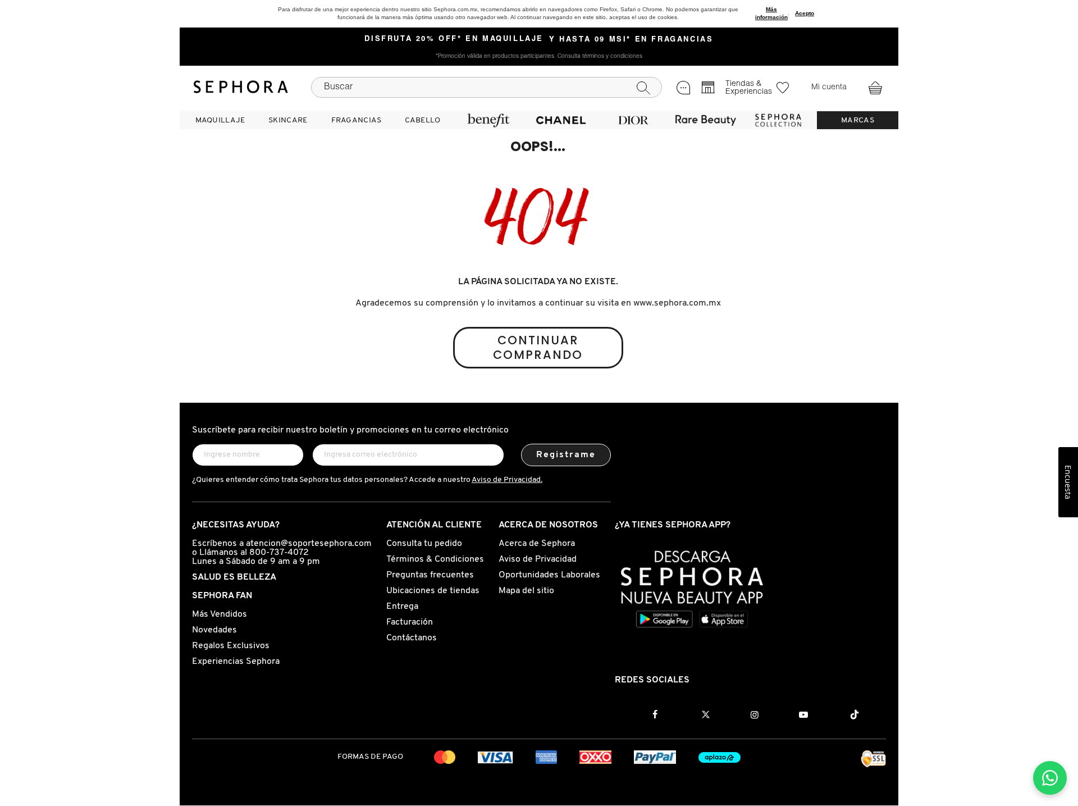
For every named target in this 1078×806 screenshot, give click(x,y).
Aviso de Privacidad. (507, 480)
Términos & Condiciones (435, 559)
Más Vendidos (219, 614)
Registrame (566, 454)
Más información (771, 13)
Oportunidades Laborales (549, 575)
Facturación (409, 622)
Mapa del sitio (526, 590)
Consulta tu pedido (424, 543)
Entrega (402, 606)
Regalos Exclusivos (231, 645)
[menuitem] (220, 120)
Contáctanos (411, 638)
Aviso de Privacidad (538, 559)
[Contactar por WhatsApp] (1050, 778)
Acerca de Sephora (537, 543)
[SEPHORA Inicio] (241, 87)
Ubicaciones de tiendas (432, 590)
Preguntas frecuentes (430, 575)
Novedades (214, 630)
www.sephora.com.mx (677, 303)
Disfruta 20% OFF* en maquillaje (453, 39)
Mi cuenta (829, 88)
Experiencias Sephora (236, 661)
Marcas (857, 120)
